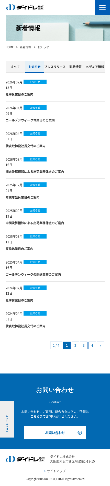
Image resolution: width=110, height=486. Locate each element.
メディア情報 (95, 66)
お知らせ (34, 66)
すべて (15, 66)
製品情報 (75, 66)
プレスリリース (55, 66)
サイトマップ (56, 470)
